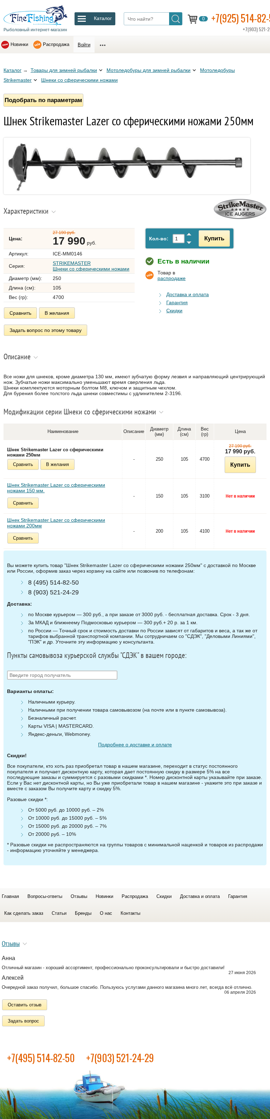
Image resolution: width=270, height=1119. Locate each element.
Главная (10, 896)
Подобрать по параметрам (43, 100)
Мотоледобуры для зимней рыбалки (149, 70)
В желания (57, 313)
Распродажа (56, 44)
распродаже (172, 278)
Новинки (19, 44)
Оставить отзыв (24, 1004)
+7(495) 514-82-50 (41, 1058)
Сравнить (20, 313)
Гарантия (177, 302)
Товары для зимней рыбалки (64, 70)
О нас (106, 913)
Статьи (59, 913)
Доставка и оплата (187, 294)
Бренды (83, 913)
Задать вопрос (23, 1021)
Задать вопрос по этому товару (45, 330)
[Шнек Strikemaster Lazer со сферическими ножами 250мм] (127, 192)
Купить (214, 238)
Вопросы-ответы (44, 896)
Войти (84, 44)
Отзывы (79, 896)
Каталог (12, 70)
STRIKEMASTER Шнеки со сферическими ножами (91, 266)
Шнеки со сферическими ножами (79, 80)
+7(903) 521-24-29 (120, 1058)
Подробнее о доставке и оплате (135, 744)
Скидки (174, 310)
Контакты (130, 913)
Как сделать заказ (23, 913)
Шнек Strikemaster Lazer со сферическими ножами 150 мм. (56, 487)
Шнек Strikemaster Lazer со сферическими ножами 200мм (56, 522)
